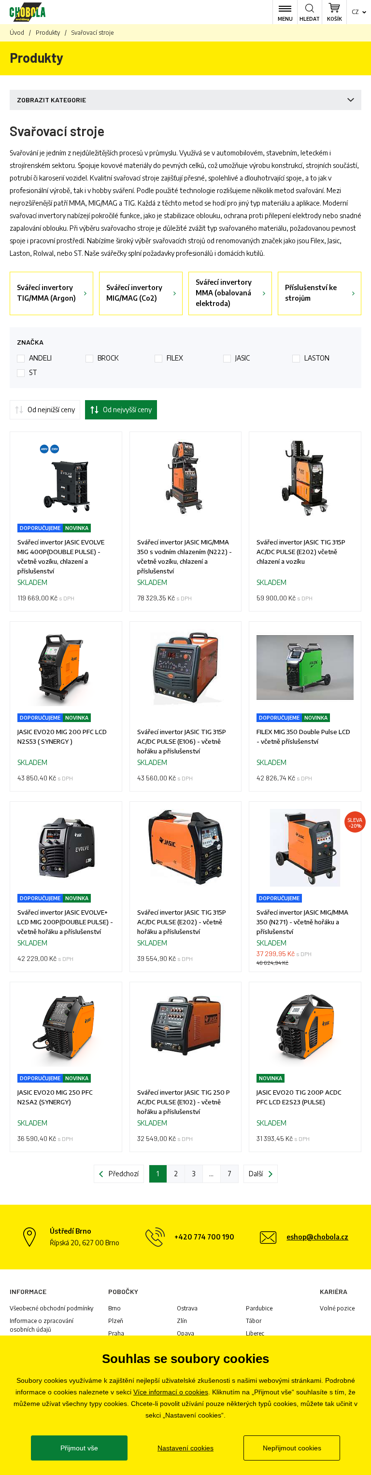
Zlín (182, 1320)
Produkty (48, 32)
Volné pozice (337, 1308)
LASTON (316, 358)
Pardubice (259, 1308)
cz (355, 11)
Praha (116, 1333)
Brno (114, 1308)
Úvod (17, 32)
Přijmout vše (79, 1448)
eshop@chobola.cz (317, 1237)
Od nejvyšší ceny (127, 409)
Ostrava (187, 1308)
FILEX (175, 358)
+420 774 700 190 (204, 1237)
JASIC (242, 358)
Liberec (255, 1333)
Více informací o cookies (170, 1392)
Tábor (253, 1320)
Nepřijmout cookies (292, 1448)
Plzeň (115, 1320)
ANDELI (40, 358)
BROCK (108, 358)
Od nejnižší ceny (51, 409)
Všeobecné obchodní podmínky (51, 1308)
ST (33, 372)
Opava (185, 1333)
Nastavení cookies (185, 1448)
